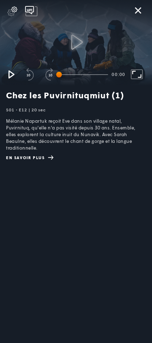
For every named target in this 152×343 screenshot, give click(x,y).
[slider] (83, 74)
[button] (11, 74)
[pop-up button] (12, 11)
